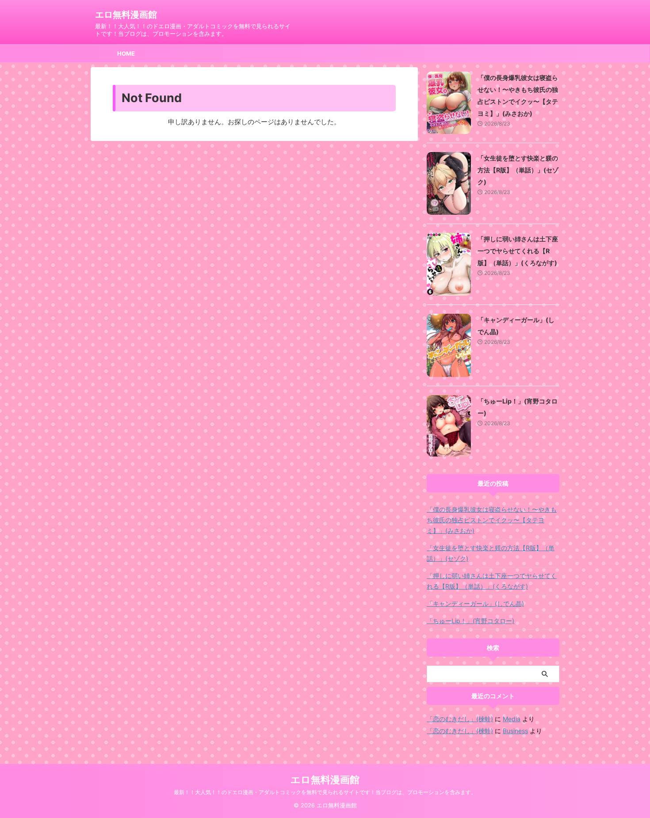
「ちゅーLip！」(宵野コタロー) (470, 620)
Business (515, 730)
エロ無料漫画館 (126, 14)
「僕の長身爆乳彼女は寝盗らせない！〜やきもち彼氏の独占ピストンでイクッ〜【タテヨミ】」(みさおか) (492, 520)
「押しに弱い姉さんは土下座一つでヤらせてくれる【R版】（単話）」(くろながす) (518, 250)
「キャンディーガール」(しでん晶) (475, 603)
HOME (126, 53)
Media (511, 719)
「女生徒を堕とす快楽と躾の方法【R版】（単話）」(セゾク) (518, 170)
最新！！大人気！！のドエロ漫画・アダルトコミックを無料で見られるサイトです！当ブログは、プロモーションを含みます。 (325, 792)
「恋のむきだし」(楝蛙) (460, 719)
